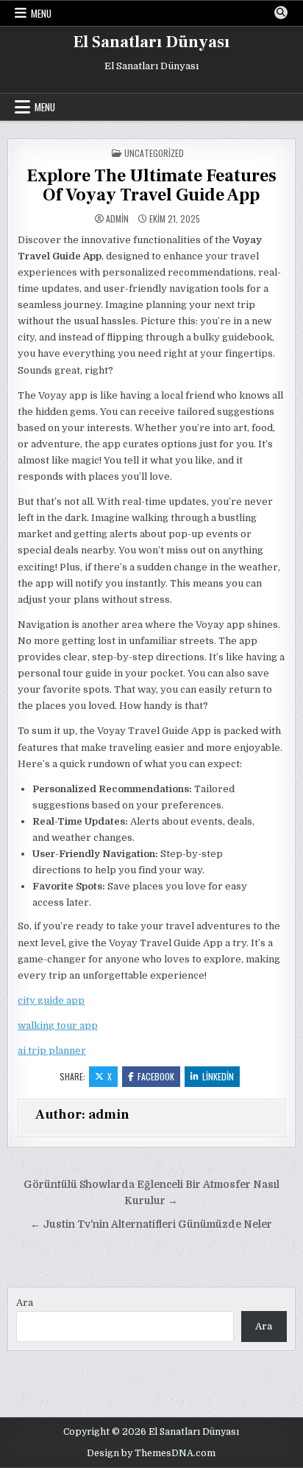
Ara (24, 1302)
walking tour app (58, 1025)
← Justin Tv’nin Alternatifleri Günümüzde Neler (151, 1224)
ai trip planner (52, 1050)
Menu (41, 13)
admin (117, 218)
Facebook (156, 1076)
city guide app (51, 1000)
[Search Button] (281, 12)
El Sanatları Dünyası (151, 42)
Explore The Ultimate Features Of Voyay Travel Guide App (151, 185)
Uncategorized (154, 153)
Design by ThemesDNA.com (151, 1453)
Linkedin (218, 1076)
